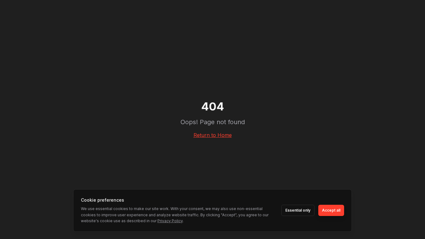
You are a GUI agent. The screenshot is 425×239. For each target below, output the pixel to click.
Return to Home (213, 135)
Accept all (331, 210)
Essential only (298, 210)
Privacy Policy (170, 220)
